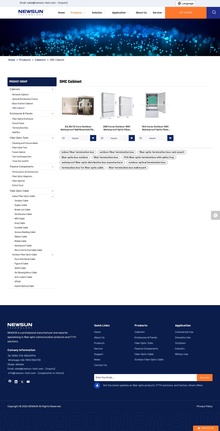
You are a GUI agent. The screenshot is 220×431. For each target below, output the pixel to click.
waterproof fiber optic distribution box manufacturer (92, 162)
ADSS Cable (20, 268)
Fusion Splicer (19, 152)
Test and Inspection (21, 156)
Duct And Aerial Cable (25, 259)
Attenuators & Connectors (25, 172)
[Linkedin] (16, 382)
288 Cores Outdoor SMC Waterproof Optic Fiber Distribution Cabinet (116, 128)
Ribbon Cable (21, 236)
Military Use (181, 354)
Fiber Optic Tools (19, 137)
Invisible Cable (21, 227)
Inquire (75, 138)
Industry (180, 348)
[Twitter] (22, 382)
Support (98, 354)
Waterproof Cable (23, 245)
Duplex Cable (21, 205)
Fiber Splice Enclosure (22, 119)
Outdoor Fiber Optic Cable (24, 254)
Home (97, 332)
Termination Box (20, 128)
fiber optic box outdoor (75, 157)
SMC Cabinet (18, 108)
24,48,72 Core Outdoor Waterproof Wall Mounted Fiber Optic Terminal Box (78, 128)
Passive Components (21, 166)
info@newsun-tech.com (21, 373)
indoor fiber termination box (78, 152)
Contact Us (100, 365)
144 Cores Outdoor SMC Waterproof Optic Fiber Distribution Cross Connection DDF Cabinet (155, 128)
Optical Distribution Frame (25, 99)
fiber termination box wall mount (127, 167)
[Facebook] (9, 382)
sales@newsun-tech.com (41, 2)
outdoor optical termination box (147, 162)
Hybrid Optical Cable (24, 286)
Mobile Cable (20, 241)
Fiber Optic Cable (19, 190)
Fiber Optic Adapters (22, 176)
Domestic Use (183, 337)
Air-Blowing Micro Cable (26, 272)
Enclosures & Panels (21, 113)
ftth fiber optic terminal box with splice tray (149, 157)
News (97, 359)
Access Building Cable (25, 232)
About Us (99, 337)
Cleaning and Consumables (25, 143)
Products (99, 343)
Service (98, 348)
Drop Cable (20, 223)
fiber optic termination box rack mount (161, 152)
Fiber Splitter (18, 181)
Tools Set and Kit (20, 161)
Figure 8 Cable (21, 263)
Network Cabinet (20, 94)
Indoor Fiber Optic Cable (23, 196)
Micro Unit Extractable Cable (28, 250)
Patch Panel (18, 123)
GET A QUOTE (185, 12)
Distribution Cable (23, 214)
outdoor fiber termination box (117, 152)
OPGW (18, 281)
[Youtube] (28, 382)
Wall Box (16, 132)
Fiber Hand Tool (19, 147)
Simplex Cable (21, 200)
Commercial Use (184, 332)
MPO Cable (20, 218)
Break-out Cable (22, 209)
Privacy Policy (205, 406)
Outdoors (180, 343)
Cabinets (15, 89)
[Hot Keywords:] (214, 13)
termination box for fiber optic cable (82, 167)
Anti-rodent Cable (23, 277)
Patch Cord (17, 185)
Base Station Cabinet (22, 103)
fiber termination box (106, 157)
